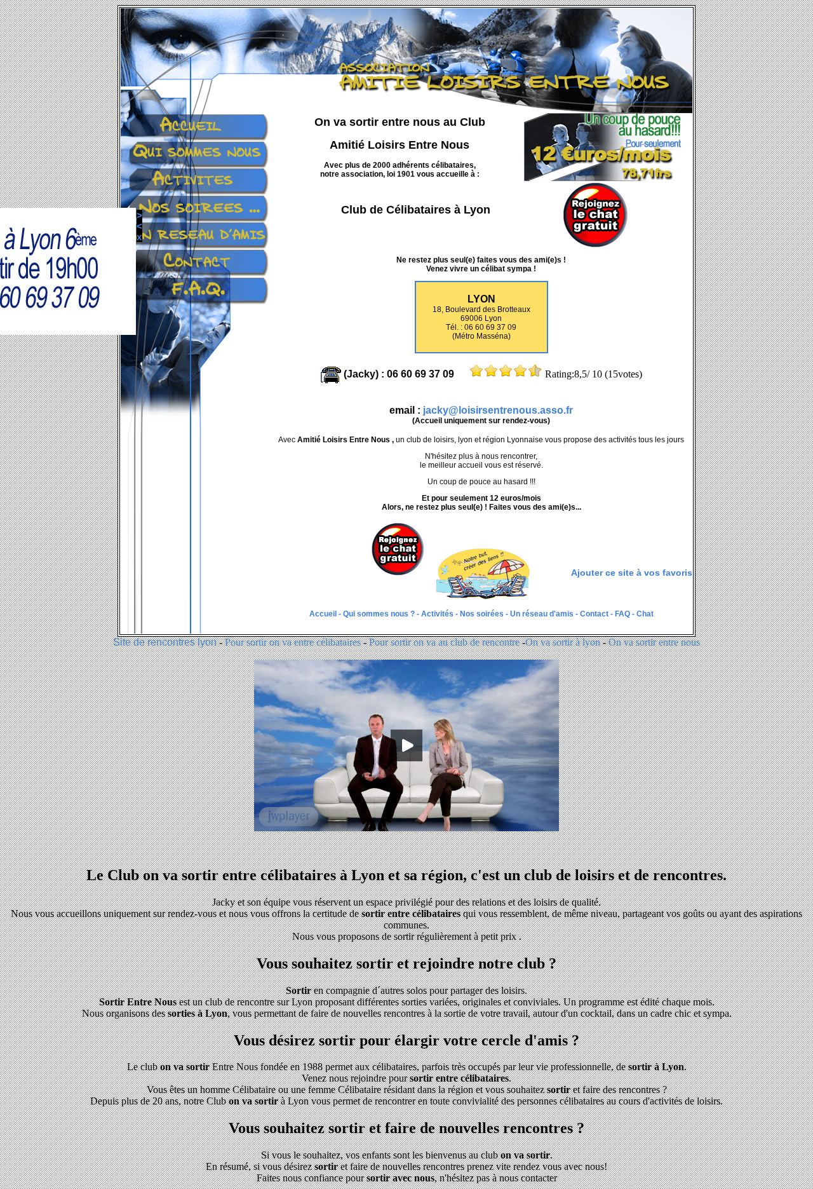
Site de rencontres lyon (165, 642)
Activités (438, 613)
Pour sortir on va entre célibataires (293, 642)
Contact (593, 613)
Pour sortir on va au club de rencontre (444, 642)
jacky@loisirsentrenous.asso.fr (498, 410)
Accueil (324, 613)
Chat (645, 613)
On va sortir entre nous (654, 642)
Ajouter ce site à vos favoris (631, 572)
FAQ (622, 613)
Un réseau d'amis (542, 613)
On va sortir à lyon (562, 642)
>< (69, 220)
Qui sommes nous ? (380, 613)
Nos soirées (482, 613)
